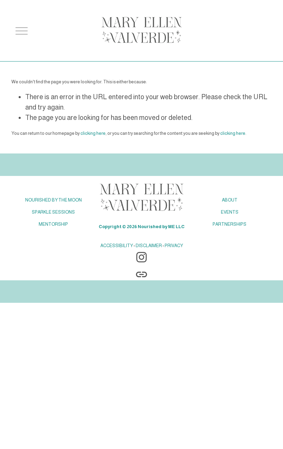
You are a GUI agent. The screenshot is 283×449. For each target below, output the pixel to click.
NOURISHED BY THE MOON (53, 200)
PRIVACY (174, 245)
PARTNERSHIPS (229, 224)
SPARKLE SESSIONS (53, 212)
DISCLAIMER (149, 245)
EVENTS (229, 212)
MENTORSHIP (53, 224)
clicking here (93, 133)
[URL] (141, 274)
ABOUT (229, 200)
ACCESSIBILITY (116, 245)
